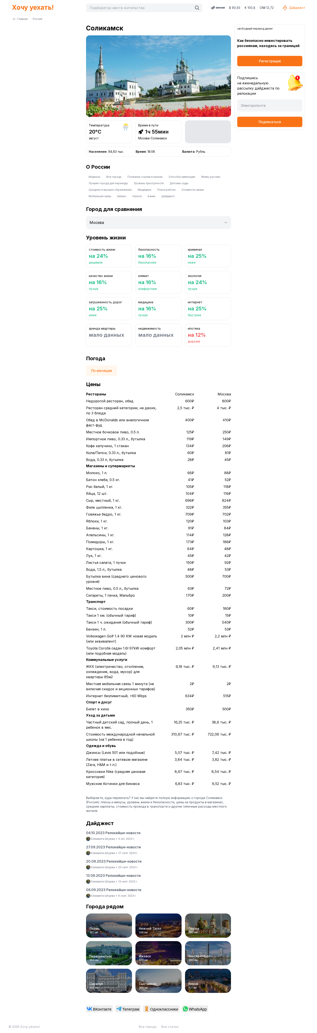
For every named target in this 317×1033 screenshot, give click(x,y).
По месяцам (101, 370)
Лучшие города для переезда (108, 183)
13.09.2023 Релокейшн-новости (113, 875)
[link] (99, 1008)
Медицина (144, 189)
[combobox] (140, 8)
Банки (151, 196)
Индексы (94, 176)
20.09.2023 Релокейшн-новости (113, 861)
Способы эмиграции (182, 176)
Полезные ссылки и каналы (145, 176)
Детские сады (179, 183)
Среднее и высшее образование (110, 189)
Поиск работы (166, 189)
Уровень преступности (149, 183)
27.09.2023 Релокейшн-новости (113, 847)
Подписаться (270, 122)
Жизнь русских (210, 176)
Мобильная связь (100, 196)
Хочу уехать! (33, 7)
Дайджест (297, 7)
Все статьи (170, 1026)
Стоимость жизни (193, 189)
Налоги (137, 196)
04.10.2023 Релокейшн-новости (113, 833)
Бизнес (121, 196)
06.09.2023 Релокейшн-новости (113, 890)
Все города (113, 176)
